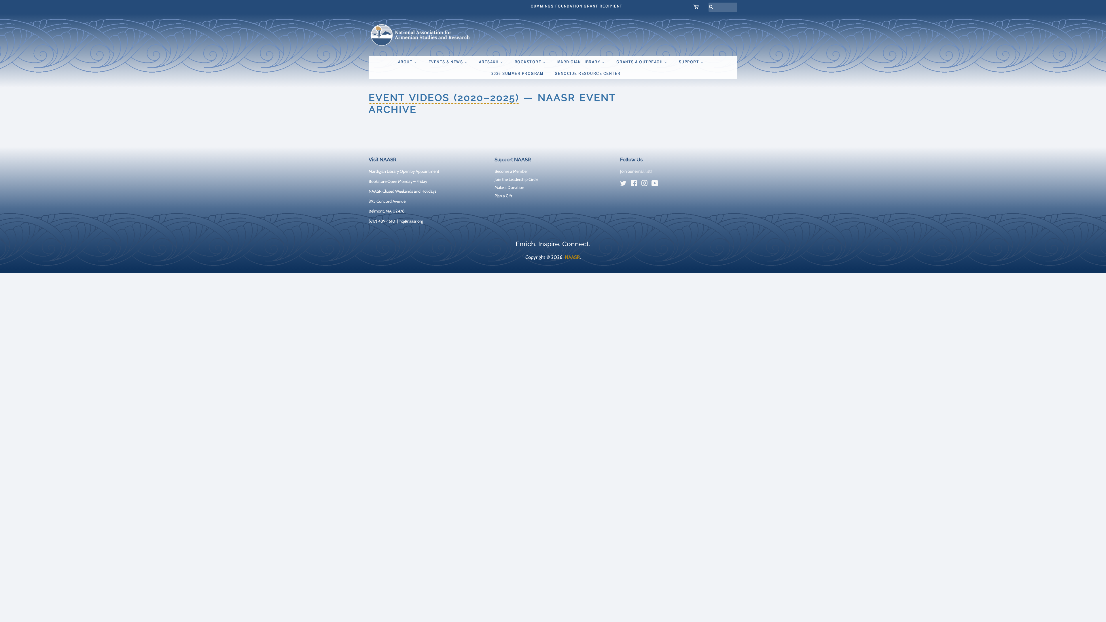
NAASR (572, 257)
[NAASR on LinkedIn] (665, 184)
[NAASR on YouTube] (655, 184)
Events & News (446, 62)
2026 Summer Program (517, 73)
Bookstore (529, 62)
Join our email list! (636, 171)
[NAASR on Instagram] (644, 184)
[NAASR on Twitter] (623, 184)
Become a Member (511, 171)
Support (689, 62)
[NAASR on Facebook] (633, 184)
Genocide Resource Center (588, 73)
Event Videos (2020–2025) (444, 97)
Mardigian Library (579, 62)
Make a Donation (509, 187)
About (406, 62)
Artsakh (489, 62)
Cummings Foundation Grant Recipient (576, 6)
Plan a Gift (503, 195)
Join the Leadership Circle (516, 179)
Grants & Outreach (640, 62)
